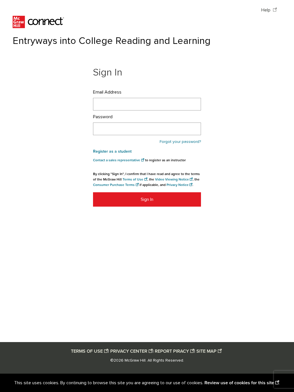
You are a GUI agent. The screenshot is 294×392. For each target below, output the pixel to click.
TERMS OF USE (87, 351)
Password (103, 117)
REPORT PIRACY (172, 351)
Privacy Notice (178, 185)
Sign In (147, 199)
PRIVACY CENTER (128, 351)
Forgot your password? (180, 142)
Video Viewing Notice (172, 179)
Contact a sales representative (116, 160)
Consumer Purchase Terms (114, 185)
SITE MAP (206, 351)
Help (266, 10)
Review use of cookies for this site (239, 383)
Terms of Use (133, 179)
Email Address (107, 92)
